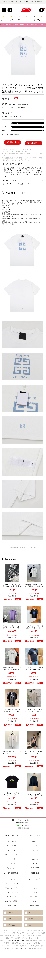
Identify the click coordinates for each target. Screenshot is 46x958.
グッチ (35, 846)
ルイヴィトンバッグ (11, 883)
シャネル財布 (11, 905)
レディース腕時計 (35, 879)
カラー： (5, 123)
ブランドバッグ (11, 850)
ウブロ (35, 883)
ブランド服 (11, 859)
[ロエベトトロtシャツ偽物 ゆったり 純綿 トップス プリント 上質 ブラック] (12, 698)
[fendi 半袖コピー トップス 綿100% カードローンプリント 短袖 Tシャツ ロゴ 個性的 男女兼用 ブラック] (12, 782)
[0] (41, 10)
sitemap (23, 951)
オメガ (35, 888)
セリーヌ (35, 855)
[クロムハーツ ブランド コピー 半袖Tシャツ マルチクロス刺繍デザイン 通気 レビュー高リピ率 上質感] (12, 614)
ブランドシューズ (11, 855)
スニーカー (11, 863)
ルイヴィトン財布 (11, 901)
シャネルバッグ (11, 879)
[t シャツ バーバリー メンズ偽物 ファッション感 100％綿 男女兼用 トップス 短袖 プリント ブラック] (34, 656)
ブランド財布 (11, 846)
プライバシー (32, 925)
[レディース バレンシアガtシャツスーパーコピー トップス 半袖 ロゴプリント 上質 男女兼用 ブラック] (34, 740)
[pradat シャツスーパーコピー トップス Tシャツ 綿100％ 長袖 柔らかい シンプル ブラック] (34, 782)
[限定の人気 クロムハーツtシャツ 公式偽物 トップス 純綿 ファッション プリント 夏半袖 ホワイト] (34, 573)
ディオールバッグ (11, 888)
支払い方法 (32, 912)
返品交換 (31, 918)
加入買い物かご (13, 142)
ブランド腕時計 (11, 841)
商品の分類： (6, 113)
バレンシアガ (34, 868)
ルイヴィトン (34, 841)
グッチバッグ (11, 897)
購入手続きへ (33, 143)
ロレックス (35, 850)
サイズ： (5, 127)
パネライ (35, 892)
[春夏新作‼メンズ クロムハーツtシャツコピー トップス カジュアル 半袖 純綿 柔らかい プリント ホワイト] (12, 740)
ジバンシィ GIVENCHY (17, 108)
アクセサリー (11, 868)
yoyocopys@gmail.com (19, 151)
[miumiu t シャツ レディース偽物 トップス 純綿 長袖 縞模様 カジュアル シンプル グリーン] (12, 573)
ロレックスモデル (35, 905)
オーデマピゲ (34, 897)
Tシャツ (13, 113)
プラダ (35, 863)
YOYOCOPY (24, 948)
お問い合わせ (11, 925)
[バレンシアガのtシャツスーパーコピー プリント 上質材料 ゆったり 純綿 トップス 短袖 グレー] (34, 698)
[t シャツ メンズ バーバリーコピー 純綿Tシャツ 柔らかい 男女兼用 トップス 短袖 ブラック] (34, 614)
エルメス (35, 859)
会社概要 (10, 912)
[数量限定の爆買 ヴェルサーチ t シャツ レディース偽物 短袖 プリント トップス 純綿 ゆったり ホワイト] (12, 656)
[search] (9, 10)
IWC (34, 901)
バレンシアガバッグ (11, 892)
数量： (4, 130)
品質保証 (10, 918)
